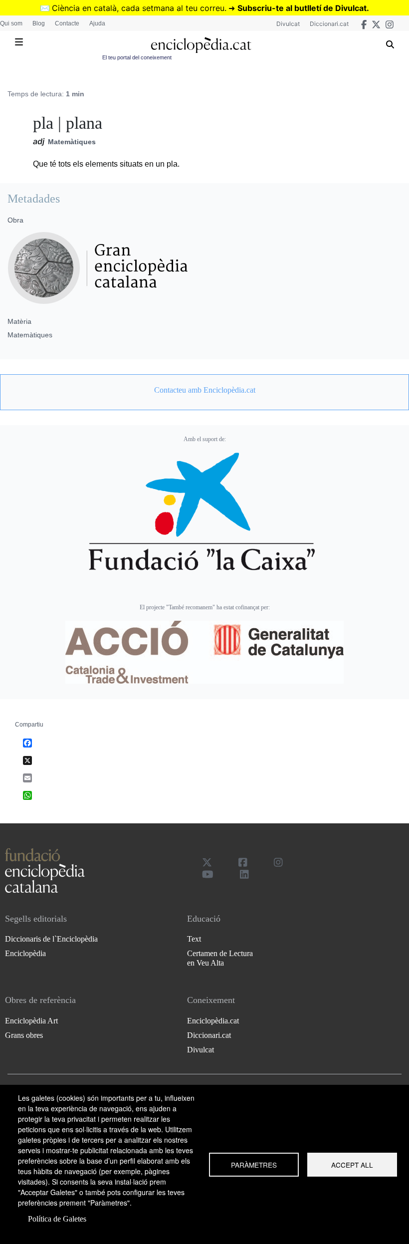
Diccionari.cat (329, 23)
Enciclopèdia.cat (213, 1020)
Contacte (67, 23)
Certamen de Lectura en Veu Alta (220, 958)
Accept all (352, 1165)
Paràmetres (254, 1165)
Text (194, 939)
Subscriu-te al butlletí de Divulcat (302, 8)
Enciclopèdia (25, 953)
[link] (204, 390)
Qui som (11, 23)
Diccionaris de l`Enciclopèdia (51, 939)
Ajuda (97, 23)
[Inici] (201, 45)
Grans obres (24, 1035)
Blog (38, 23)
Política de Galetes (57, 1219)
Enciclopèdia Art (31, 1020)
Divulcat (288, 23)
